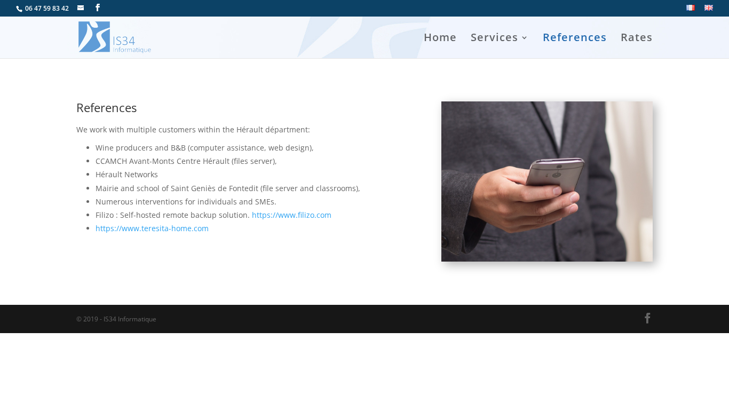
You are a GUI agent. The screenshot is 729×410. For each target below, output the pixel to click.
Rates (637, 39)
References (575, 39)
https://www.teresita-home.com (152, 228)
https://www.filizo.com (291, 215)
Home (440, 39)
